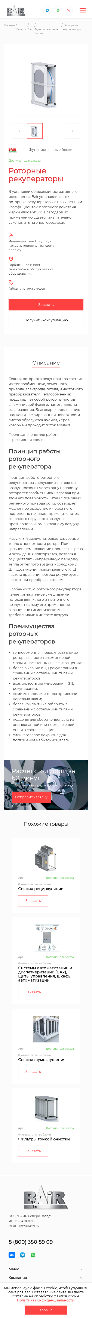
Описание (46, 363)
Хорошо (46, 1310)
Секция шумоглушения (41, 1059)
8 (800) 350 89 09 (31, 1242)
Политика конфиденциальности (45, 1300)
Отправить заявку (31, 797)
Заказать (46, 305)
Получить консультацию (46, 320)
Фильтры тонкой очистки (44, 1139)
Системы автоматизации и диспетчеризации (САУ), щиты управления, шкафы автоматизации (45, 974)
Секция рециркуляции (41, 888)
